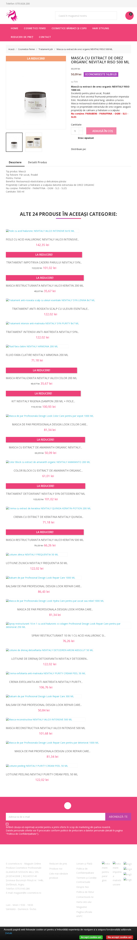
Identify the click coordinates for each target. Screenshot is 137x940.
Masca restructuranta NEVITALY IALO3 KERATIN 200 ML (45, 285)
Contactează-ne (85, 897)
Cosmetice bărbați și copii (69, 28)
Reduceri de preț (22, 36)
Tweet (104, 148)
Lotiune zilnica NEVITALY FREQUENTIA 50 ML (37, 563)
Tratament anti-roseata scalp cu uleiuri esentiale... (50, 309)
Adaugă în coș (102, 131)
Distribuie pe (96, 148)
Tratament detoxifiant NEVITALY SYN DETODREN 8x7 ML (45, 494)
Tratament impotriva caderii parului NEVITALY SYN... (44, 262)
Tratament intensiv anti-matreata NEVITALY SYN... (42, 332)
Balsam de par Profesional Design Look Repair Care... (44, 586)
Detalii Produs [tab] (37, 162)
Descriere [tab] (15, 162)
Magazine (81, 907)
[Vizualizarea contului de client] (123, 3)
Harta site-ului (83, 902)
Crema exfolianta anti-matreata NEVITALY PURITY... (46, 682)
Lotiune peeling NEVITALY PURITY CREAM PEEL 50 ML (42, 774)
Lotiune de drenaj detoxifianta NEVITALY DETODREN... (49, 659)
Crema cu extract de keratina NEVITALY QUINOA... (48, 517)
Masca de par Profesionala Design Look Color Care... (50, 424)
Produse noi (55, 868)
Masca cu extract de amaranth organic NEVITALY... (45, 447)
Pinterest (113, 148)
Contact (45, 36)
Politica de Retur (85, 892)
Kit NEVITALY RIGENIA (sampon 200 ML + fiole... (43, 401)
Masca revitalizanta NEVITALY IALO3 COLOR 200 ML (41, 378)
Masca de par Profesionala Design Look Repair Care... (52, 751)
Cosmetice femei (35, 28)
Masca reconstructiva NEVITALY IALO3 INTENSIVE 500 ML (45, 728)
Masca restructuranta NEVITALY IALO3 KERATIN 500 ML (45, 540)
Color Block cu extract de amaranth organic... (48, 470)
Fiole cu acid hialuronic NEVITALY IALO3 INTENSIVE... (42, 239)
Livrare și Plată (84, 863)
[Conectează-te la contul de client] (129, 3)
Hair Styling (100, 28)
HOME (14, 28)
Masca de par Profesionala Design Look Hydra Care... (55, 609)
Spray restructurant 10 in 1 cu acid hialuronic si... (69, 635)
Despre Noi (82, 887)
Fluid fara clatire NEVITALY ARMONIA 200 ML (37, 355)
